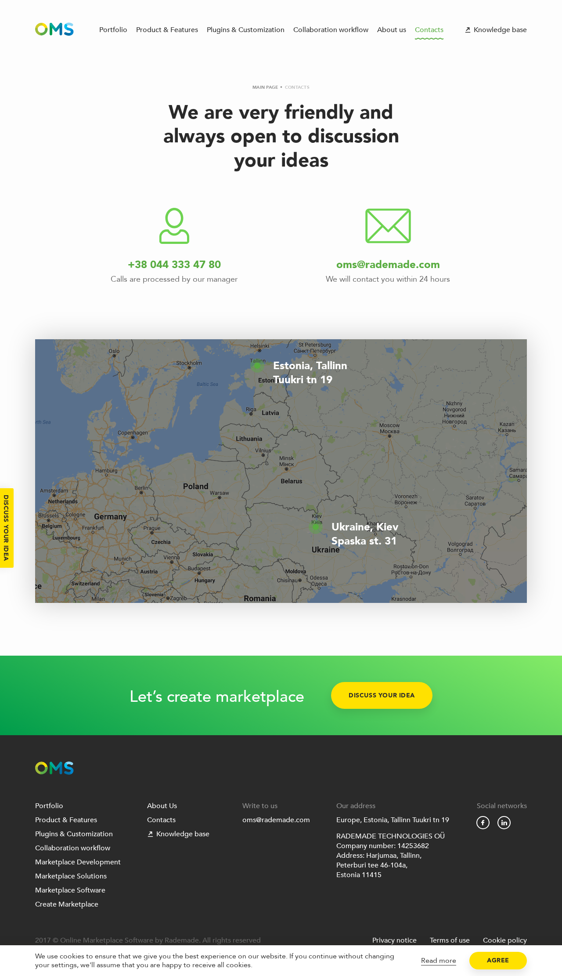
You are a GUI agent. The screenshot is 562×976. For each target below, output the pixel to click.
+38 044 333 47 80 (174, 265)
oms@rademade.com (388, 265)
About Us (162, 806)
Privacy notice (394, 940)
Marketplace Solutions (71, 876)
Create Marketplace (66, 904)
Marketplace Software (70, 890)
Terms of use (450, 940)
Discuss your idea (382, 695)
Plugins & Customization (246, 30)
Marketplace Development (78, 862)
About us (391, 30)
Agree (498, 960)
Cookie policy (505, 940)
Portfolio (113, 30)
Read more (438, 960)
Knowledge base (500, 30)
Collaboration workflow (330, 30)
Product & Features (167, 30)
